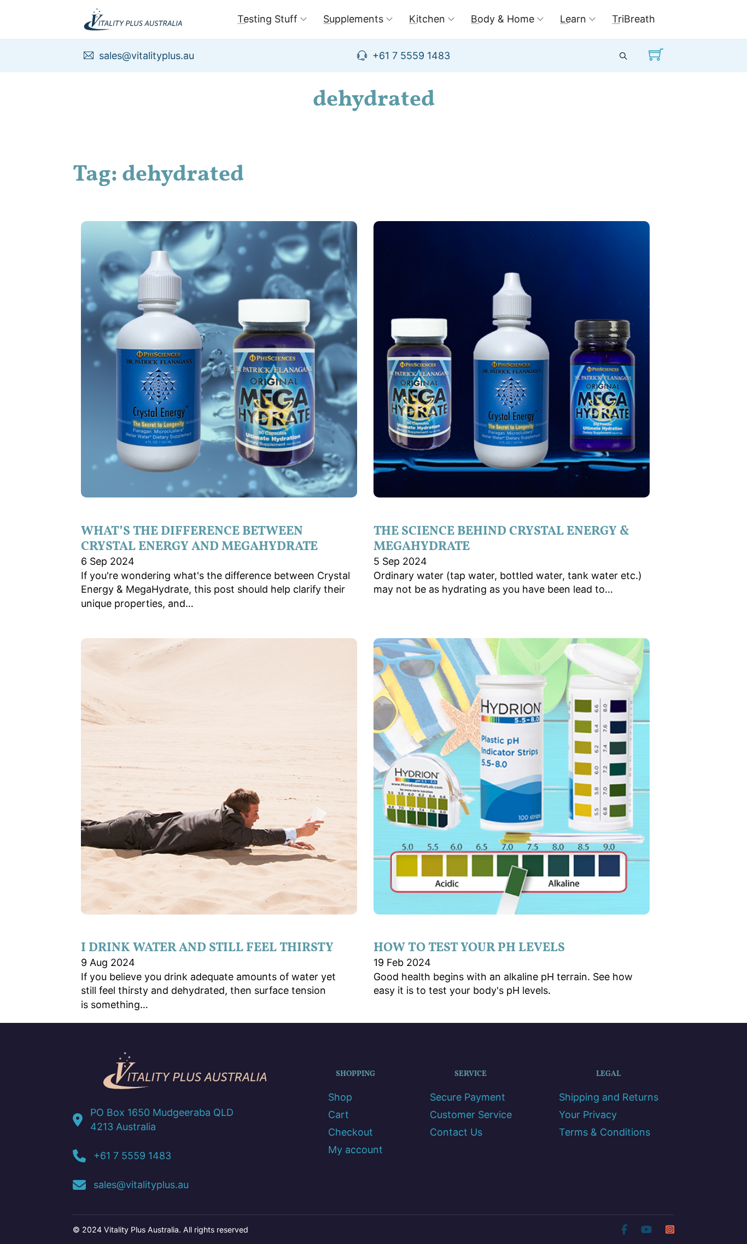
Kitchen (427, 19)
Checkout (350, 1132)
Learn (573, 19)
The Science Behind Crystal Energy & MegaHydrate (501, 539)
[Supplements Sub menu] (389, 19)
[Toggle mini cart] (656, 54)
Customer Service (471, 1115)
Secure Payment (467, 1097)
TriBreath (633, 19)
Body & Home (502, 19)
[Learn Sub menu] (592, 19)
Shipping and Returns (608, 1097)
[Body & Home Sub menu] (540, 19)
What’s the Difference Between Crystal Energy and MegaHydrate (199, 539)
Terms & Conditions (604, 1132)
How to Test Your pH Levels (469, 948)
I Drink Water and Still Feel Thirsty (207, 948)
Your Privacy (588, 1115)
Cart (338, 1115)
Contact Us (456, 1132)
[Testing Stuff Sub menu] (303, 19)
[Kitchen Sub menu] (451, 19)
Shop (340, 1097)
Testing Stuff (267, 19)
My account (355, 1150)
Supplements (353, 19)
